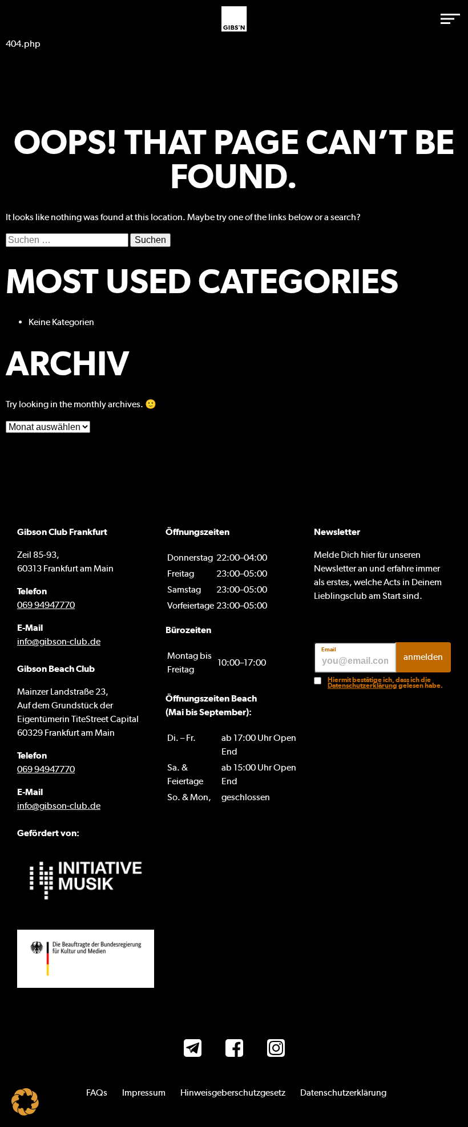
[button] (450, 18)
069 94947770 (46, 604)
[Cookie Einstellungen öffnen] (25, 1112)
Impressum (144, 1092)
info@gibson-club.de (58, 641)
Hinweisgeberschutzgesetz (232, 1092)
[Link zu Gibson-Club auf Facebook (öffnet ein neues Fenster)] (234, 1049)
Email (328, 649)
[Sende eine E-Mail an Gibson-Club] (192, 1049)
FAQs (96, 1092)
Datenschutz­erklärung (343, 1092)
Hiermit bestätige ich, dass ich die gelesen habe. (385, 682)
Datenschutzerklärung (362, 686)
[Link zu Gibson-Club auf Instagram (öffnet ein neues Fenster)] (276, 1049)
